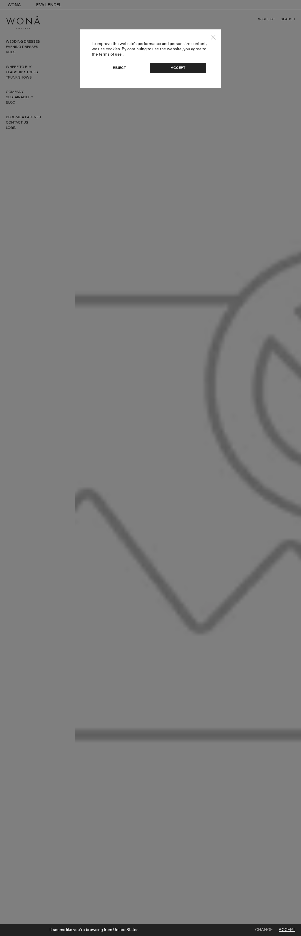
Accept (287, 929)
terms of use (110, 54)
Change (264, 929)
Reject (119, 67)
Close (213, 37)
